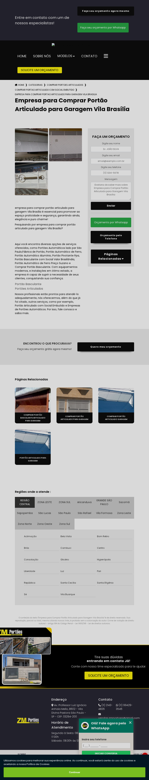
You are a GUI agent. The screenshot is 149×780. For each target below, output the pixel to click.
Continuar (74, 772)
